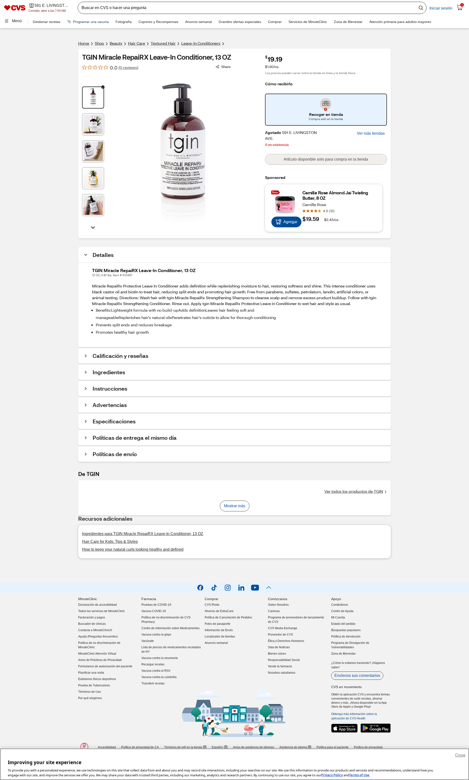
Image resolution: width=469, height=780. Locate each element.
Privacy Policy (332, 775)
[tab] (93, 98)
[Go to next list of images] (93, 227)
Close (460, 755)
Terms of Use (359, 775)
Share (226, 66)
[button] (371, 133)
